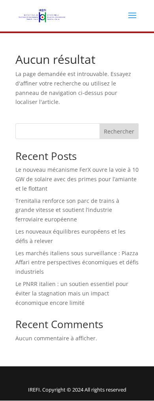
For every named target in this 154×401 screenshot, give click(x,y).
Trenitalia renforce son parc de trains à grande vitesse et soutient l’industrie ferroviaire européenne (67, 210)
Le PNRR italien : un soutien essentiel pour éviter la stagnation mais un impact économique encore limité (71, 293)
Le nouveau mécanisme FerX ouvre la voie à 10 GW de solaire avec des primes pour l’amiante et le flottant (77, 179)
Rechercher (119, 131)
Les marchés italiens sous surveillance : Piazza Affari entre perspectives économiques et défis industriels (77, 262)
